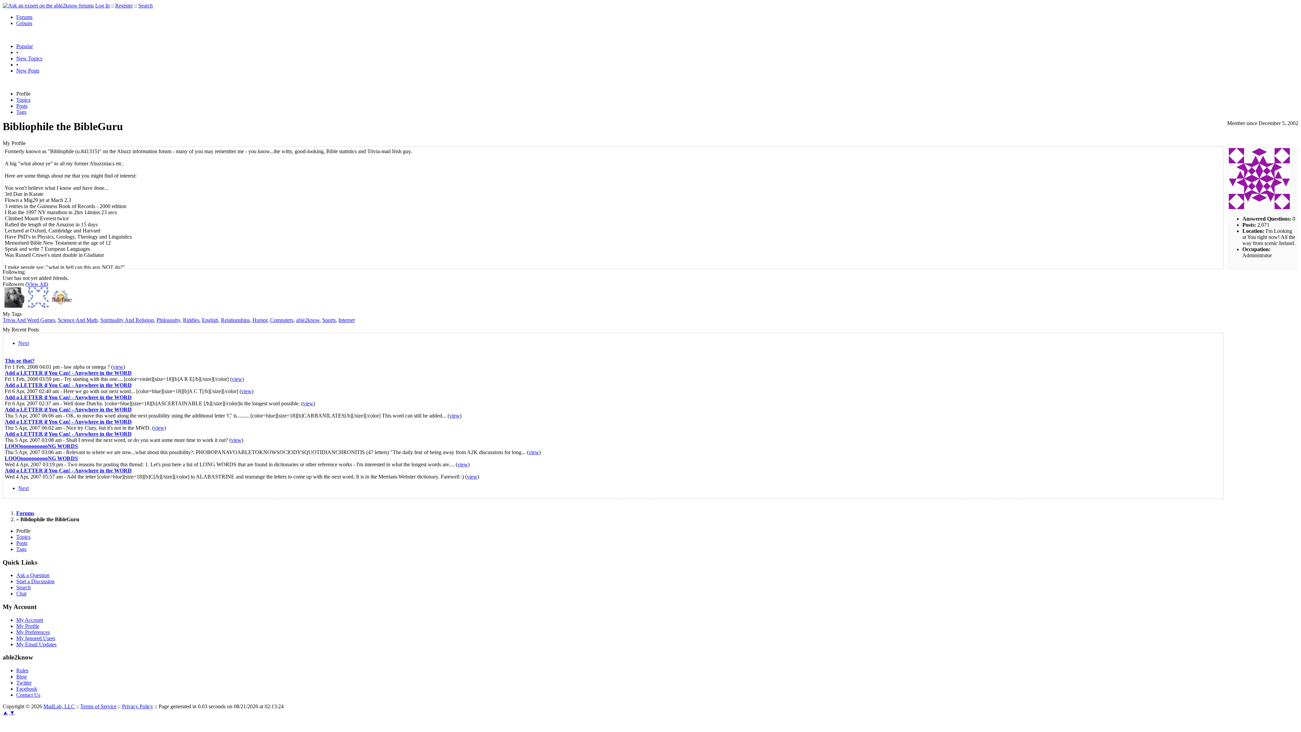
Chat (21, 593)
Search (145, 5)
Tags (21, 112)
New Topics (29, 58)
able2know (307, 320)
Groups (24, 23)
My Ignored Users (35, 638)
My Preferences (33, 632)
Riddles (191, 320)
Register (124, 5)
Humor (259, 320)
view (118, 367)
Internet (346, 320)
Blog (21, 676)
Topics (23, 100)
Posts (21, 106)
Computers (281, 320)
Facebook (26, 689)
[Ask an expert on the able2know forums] (48, 5)
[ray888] (38, 306)
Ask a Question (32, 575)
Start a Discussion (35, 581)
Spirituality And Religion (127, 320)
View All (36, 284)
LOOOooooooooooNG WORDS (41, 446)
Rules (22, 670)
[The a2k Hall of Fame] (62, 306)
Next (23, 343)
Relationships (235, 320)
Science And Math (78, 320)
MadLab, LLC (59, 706)
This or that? (20, 361)
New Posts (27, 71)
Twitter (24, 683)
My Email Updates (36, 644)
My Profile (27, 626)
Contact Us (28, 695)
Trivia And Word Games (29, 320)
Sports (329, 320)
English (210, 320)
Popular (24, 46)
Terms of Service (98, 706)
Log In (102, 5)
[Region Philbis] (14, 306)
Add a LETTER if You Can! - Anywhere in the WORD (68, 373)
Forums (24, 17)
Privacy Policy (137, 706)
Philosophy (168, 320)
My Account (29, 620)
